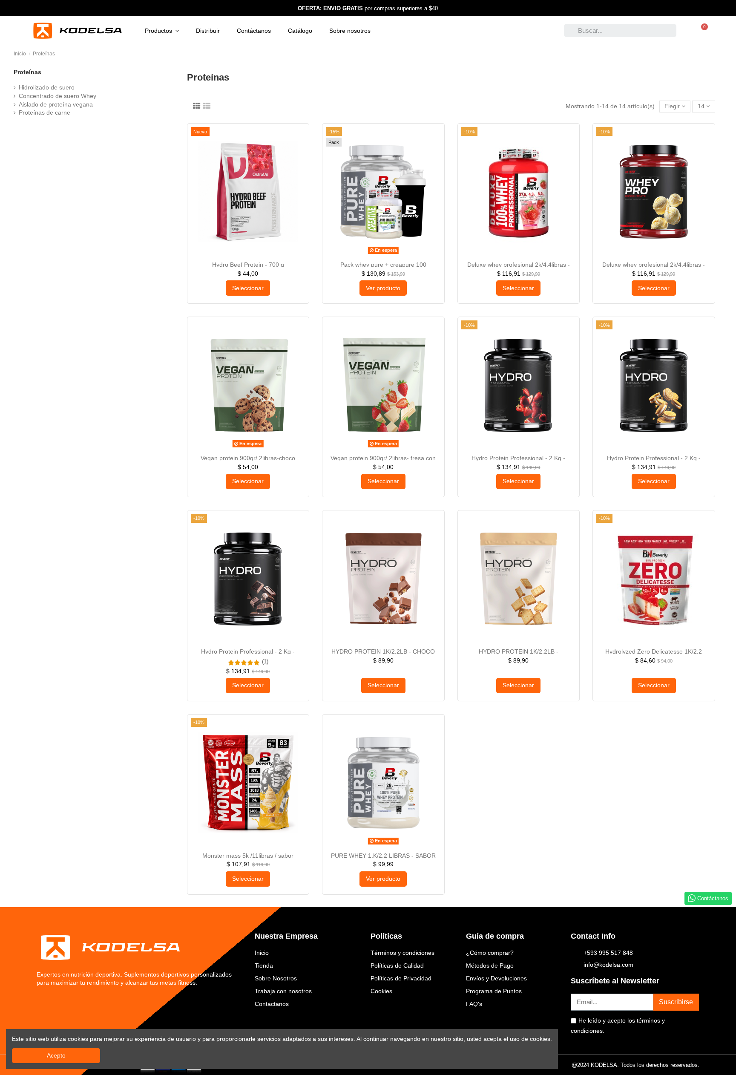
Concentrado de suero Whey (57, 95)
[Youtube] (93, 1003)
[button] (161, 30)
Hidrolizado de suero (47, 87)
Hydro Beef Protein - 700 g (248, 264)
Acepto (56, 1055)
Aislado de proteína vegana (56, 104)
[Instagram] (76, 1003)
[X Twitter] (59, 1003)
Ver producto (383, 288)
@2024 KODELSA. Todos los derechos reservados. (635, 1065)
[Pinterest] (110, 1003)
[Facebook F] (42, 1003)
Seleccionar (248, 288)
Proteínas (27, 72)
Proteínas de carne (44, 112)
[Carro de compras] (701, 30)
